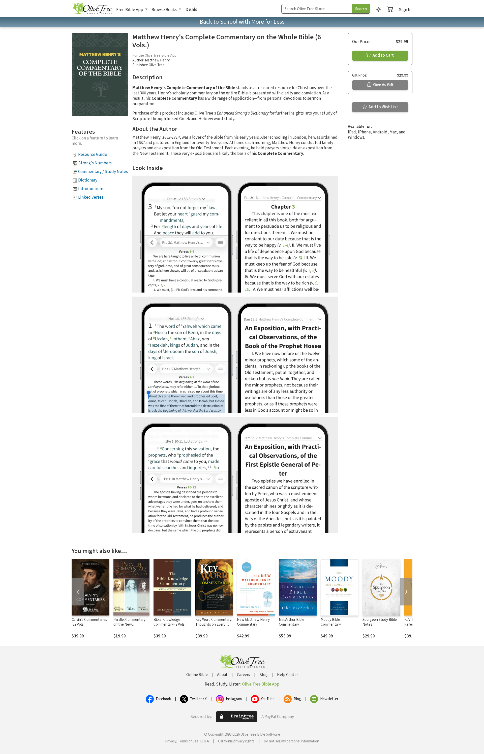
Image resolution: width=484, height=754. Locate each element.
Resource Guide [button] (92, 155)
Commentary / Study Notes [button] (103, 172)
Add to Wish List (383, 107)
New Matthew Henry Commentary (253, 622)
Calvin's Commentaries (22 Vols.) (89, 622)
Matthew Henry (157, 60)
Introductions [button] (91, 189)
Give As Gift (383, 85)
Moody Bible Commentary (331, 622)
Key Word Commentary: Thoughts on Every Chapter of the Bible (213, 624)
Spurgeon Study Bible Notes (379, 622)
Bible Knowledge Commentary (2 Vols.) (170, 622)
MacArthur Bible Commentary (291, 622)
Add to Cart (383, 55)
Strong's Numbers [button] (95, 163)
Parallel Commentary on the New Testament (129, 624)
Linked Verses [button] (90, 197)
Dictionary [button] (87, 180)
